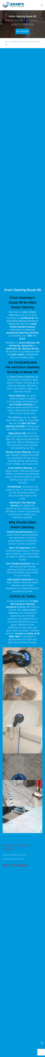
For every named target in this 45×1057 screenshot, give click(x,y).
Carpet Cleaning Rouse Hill (13, 859)
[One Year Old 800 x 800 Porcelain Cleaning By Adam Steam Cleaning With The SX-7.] (22, 713)
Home (7, 42)
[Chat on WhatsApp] (42, 1043)
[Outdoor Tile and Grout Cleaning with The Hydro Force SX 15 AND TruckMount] (22, 766)
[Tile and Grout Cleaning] (22, 660)
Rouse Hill (24, 607)
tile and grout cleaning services (22, 319)
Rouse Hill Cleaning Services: (16, 847)
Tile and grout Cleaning (17, 42)
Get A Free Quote (22, 31)
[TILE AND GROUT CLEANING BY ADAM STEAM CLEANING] (22, 820)
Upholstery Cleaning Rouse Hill (15, 855)
